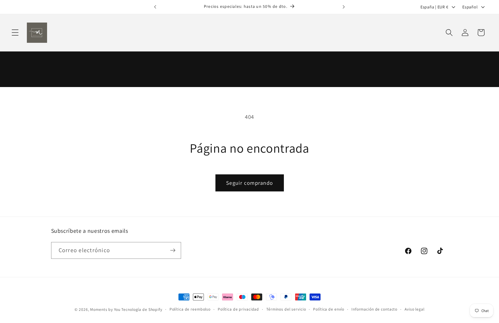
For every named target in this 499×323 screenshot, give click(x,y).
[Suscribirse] (173, 250)
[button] (15, 32)
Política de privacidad (238, 309)
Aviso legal (414, 309)
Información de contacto (374, 309)
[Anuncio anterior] (155, 7)
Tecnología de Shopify (141, 309)
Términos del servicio (286, 309)
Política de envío (328, 309)
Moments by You (105, 309)
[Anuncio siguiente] (343, 7)
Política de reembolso (190, 309)
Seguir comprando (249, 182)
